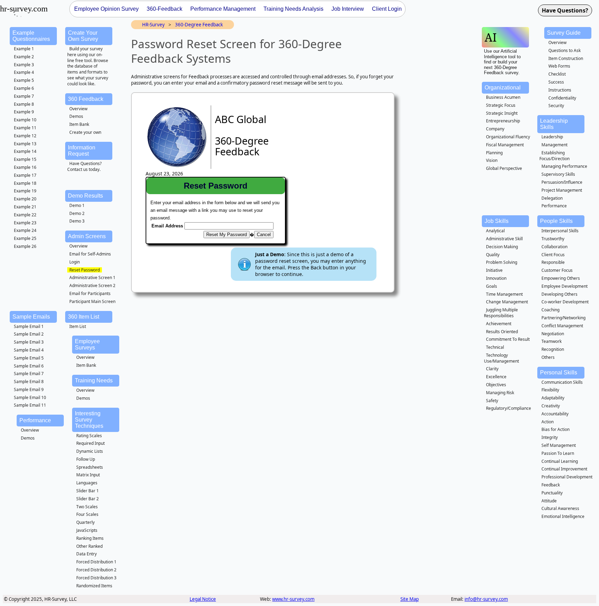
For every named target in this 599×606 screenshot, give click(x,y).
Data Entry (86, 554)
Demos (76, 116)
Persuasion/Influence (561, 182)
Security (556, 106)
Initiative (494, 270)
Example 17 (25, 175)
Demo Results (85, 196)
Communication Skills (562, 382)
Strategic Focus (500, 105)
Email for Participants (90, 293)
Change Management (507, 302)
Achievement (498, 324)
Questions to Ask (564, 50)
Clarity (492, 369)
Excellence (496, 377)
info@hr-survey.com (486, 599)
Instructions (559, 90)
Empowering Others (560, 278)
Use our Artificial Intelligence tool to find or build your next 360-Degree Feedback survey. (502, 62)
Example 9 (24, 112)
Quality (493, 255)
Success (556, 82)
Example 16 (25, 167)
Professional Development (566, 477)
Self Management (558, 445)
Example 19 (25, 191)
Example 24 (25, 230)
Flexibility (550, 390)
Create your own (85, 132)
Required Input (90, 443)
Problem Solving (501, 262)
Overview (78, 109)
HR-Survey (153, 24)
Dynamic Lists (89, 451)
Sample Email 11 (30, 405)
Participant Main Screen (92, 301)
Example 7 (24, 96)
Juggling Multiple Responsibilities (501, 313)
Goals (491, 286)
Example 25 (25, 238)
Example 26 (25, 246)
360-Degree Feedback (199, 24)
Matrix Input (88, 475)
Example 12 (25, 136)
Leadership (552, 137)
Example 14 (25, 151)
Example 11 (25, 128)
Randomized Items (94, 586)
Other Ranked (89, 546)
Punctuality (552, 493)
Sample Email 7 (29, 373)
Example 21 (25, 207)
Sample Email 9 (29, 389)
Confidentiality (562, 98)
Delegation (552, 198)
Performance (35, 420)
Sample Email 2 (29, 334)
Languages (86, 483)
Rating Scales (89, 436)
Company (495, 129)
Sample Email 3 (29, 342)
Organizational (503, 87)
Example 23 (25, 223)
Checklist (557, 74)
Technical (495, 347)
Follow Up (85, 459)
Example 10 (25, 120)
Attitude (549, 501)
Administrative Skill (504, 239)
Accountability (554, 414)
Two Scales (87, 507)
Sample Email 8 (29, 381)
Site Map (409, 599)
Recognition (552, 349)
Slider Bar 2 (87, 499)
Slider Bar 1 (87, 491)
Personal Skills (558, 372)
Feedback (550, 485)
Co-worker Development (565, 302)
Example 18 (25, 183)
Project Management (561, 190)
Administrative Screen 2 (92, 285)
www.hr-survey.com (293, 599)
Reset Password (84, 270)
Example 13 (25, 144)
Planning (494, 153)
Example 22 (25, 215)
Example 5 (24, 80)
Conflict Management (562, 326)
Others (548, 357)
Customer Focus (557, 270)
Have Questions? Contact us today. (84, 166)
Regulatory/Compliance (508, 408)
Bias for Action (555, 429)
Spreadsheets (89, 467)
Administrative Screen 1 (92, 277)
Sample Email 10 (30, 397)
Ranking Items (90, 538)
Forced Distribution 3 (96, 578)
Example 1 (24, 49)
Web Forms (559, 66)
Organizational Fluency (508, 137)
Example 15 (25, 159)
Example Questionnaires (31, 36)
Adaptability (552, 398)
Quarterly (85, 522)
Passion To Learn (557, 453)
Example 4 (24, 72)
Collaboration (554, 247)
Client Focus (553, 255)
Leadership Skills (554, 124)
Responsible (553, 262)
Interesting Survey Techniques (89, 419)
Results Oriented (502, 332)
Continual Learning (559, 461)
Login (74, 262)
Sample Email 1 (29, 326)
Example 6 (24, 88)
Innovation (496, 278)
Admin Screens (87, 236)
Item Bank (79, 124)
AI (491, 37)
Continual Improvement (564, 469)
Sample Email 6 (29, 366)
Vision (491, 160)
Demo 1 (77, 205)
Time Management (504, 294)
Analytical (495, 231)
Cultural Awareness (560, 508)
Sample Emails (31, 317)
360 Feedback (85, 99)
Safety (492, 401)
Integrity (549, 437)
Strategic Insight (502, 113)
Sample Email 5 (29, 358)
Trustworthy (552, 239)
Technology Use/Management (501, 358)
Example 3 (24, 65)
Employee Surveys (87, 344)
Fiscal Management (505, 145)
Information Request (81, 151)
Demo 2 (77, 213)
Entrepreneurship (503, 121)
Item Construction (565, 58)
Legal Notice (203, 599)
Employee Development (564, 286)
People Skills (556, 221)
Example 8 (24, 104)
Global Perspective (504, 168)
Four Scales (87, 514)
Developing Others (559, 294)
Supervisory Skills (558, 174)
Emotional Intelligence (562, 516)
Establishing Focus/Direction (554, 156)
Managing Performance (564, 166)
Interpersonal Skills (560, 231)
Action (547, 422)
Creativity (550, 406)
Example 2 (24, 57)
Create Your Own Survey (83, 36)
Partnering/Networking (563, 318)
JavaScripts (86, 530)
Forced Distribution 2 (96, 570)
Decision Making (502, 247)
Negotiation (552, 334)
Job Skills (497, 221)
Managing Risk (500, 393)
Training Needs (94, 380)
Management (554, 145)
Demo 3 (77, 221)
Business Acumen (503, 97)
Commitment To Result (508, 339)
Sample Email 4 (29, 350)
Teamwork (551, 341)
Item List (77, 326)
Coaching (550, 310)
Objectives (496, 385)
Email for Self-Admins (90, 254)
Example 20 (25, 199)
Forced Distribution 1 (96, 562)
